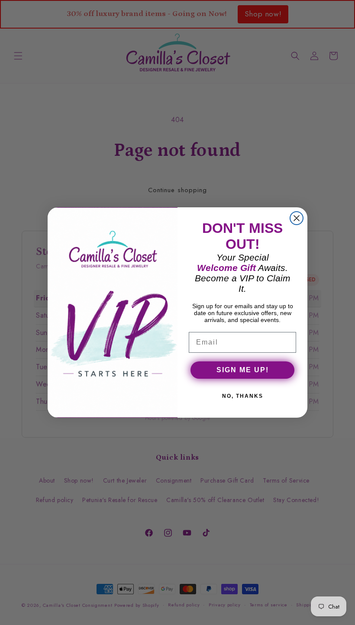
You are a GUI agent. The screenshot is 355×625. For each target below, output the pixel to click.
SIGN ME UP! (242, 370)
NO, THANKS (242, 396)
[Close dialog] (296, 218)
